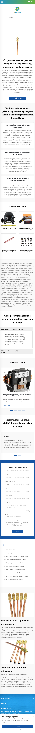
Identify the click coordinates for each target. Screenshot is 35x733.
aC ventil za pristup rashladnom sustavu (14, 566)
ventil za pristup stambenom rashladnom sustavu (16, 563)
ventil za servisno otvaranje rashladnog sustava (16, 556)
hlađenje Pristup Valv (9, 549)
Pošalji (18, 531)
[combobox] (9, 484)
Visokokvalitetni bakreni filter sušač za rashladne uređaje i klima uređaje (9, 251)
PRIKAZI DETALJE (9, 218)
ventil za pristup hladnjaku (10, 553)
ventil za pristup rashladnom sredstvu (13, 579)
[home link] (17, 10)
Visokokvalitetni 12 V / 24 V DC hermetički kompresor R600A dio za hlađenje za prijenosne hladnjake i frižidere (9, 229)
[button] (11, 410)
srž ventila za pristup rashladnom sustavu (14, 569)
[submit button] (25, 17)
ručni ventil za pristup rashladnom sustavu (15, 559)
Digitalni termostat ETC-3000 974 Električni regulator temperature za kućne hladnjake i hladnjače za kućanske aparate (26, 229)
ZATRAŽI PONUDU (17, 98)
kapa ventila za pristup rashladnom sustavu (15, 572)
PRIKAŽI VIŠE (6, 405)
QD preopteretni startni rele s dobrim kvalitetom (26, 251)
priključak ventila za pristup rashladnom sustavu (16, 576)
